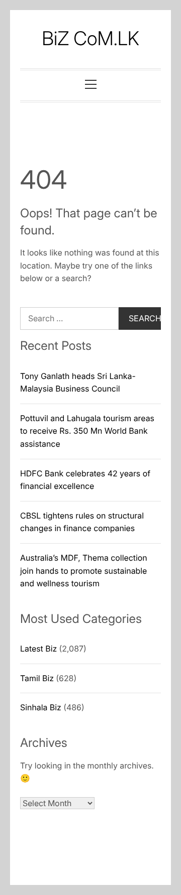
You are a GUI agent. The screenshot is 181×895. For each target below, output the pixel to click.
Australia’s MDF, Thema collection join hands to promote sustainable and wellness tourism (83, 570)
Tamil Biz (37, 678)
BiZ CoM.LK (90, 38)
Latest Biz (38, 649)
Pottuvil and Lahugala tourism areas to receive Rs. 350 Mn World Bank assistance (87, 431)
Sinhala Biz (40, 707)
